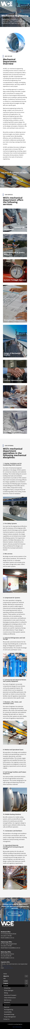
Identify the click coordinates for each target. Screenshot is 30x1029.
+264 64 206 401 (7, 956)
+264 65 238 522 (6, 966)
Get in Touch (15, 180)
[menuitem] (15, 974)
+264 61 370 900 (7, 936)
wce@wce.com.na (9, 938)
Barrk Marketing (17, 1027)
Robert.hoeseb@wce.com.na (12, 948)
